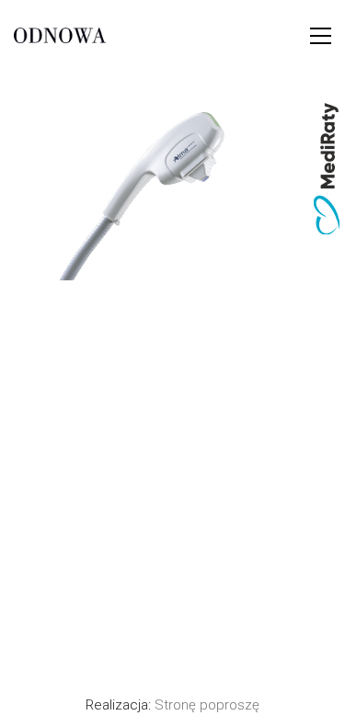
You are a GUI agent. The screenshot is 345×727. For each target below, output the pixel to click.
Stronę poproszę (207, 705)
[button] (320, 36)
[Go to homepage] (60, 36)
